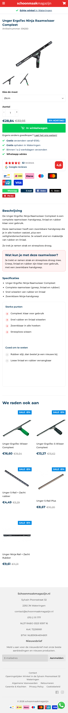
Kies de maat (10, 92)
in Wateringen (36, 10)
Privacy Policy (36, 686)
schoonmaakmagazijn (37, 701)
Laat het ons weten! (45, 135)
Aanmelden (57, 658)
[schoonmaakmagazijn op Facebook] (57, 692)
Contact (33, 673)
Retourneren (47, 683)
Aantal (6, 106)
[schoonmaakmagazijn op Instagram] (62, 692)
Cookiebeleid (53, 686)
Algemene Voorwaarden (25, 683)
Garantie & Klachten (15, 686)
